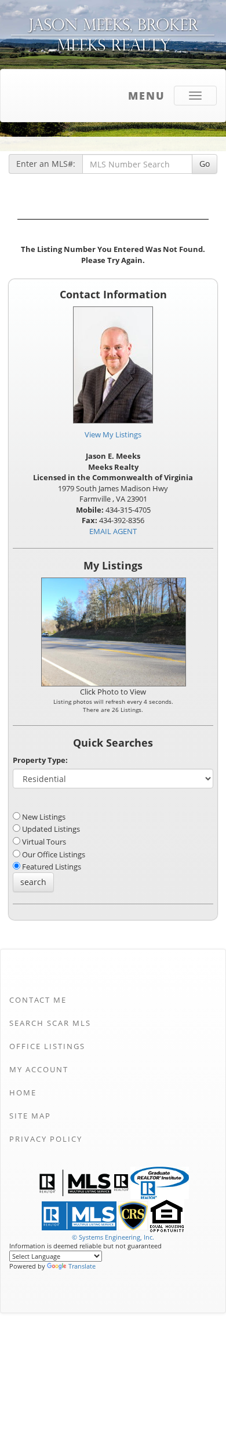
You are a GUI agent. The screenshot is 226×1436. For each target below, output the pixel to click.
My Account (38, 1069)
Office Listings (47, 1046)
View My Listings (113, 434)
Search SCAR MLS (50, 1023)
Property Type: (40, 760)
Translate (82, 1266)
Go (204, 163)
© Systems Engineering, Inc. (113, 1237)
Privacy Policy (45, 1139)
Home (23, 1092)
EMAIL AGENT (113, 531)
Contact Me (38, 1000)
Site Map (30, 1115)
